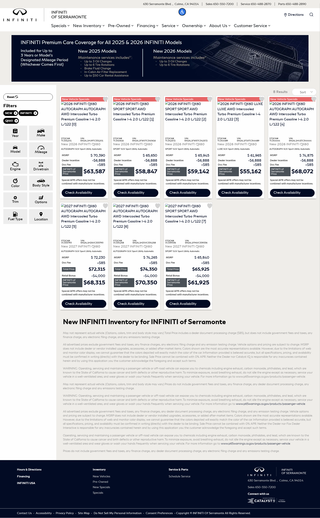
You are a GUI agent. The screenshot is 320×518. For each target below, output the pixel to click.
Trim (15, 202)
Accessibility (44, 513)
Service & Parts (178, 469)
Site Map (84, 513)
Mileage (41, 152)
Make (41, 135)
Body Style (40, 185)
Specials (98, 492)
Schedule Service (179, 476)
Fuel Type (15, 219)
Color (15, 186)
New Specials (101, 487)
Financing (23, 476)
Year (15, 136)
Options (41, 202)
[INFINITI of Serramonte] (45, 14)
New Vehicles (101, 476)
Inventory (99, 469)
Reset (11, 97)
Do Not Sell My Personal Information (118, 513)
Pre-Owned (100, 481)
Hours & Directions (29, 469)
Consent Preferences (159, 513)
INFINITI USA (26, 483)
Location (41, 219)
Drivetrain (41, 169)
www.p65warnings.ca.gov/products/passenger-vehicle (270, 404)
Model (15, 152)
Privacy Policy (65, 513)
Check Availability (78, 193)
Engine (15, 169)
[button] (182, 12)
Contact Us (24, 513)
